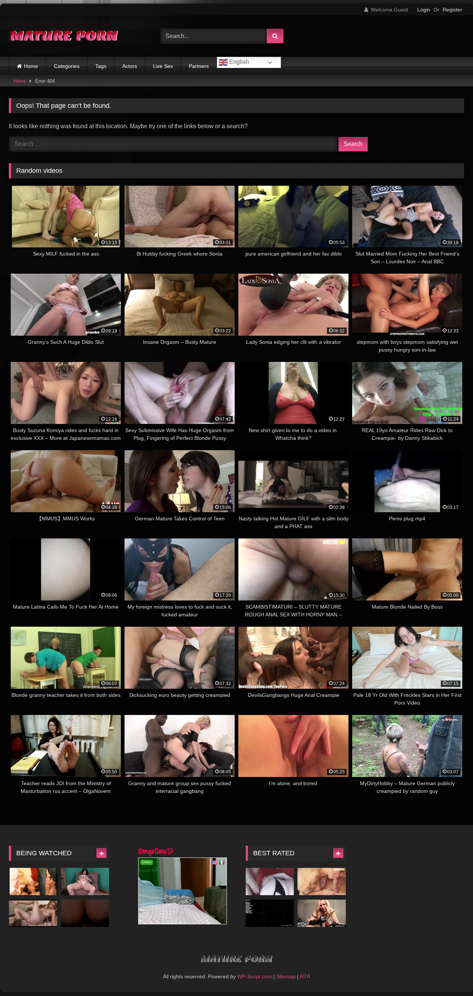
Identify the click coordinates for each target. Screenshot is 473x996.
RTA (305, 976)
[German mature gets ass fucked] (270, 881)
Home (31, 66)
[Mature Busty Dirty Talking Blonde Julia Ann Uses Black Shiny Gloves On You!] (321, 913)
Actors (129, 66)
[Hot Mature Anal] (85, 913)
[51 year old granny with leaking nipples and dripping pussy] (85, 881)
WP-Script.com (254, 976)
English (238, 62)
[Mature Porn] (64, 36)
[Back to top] (450, 974)
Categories (66, 66)
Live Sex (163, 66)
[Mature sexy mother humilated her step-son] (33, 913)
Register (452, 10)
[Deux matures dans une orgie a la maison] (33, 881)
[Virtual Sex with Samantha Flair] (270, 913)
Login (423, 10)
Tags (100, 66)
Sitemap (286, 976)
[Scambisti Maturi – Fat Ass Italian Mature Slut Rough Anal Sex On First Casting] (321, 881)
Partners (199, 66)
